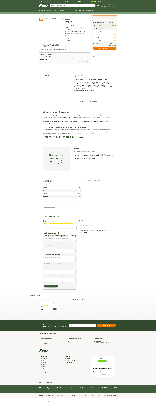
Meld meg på (105, 325)
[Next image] (61, 45)
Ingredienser (50, 69)
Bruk (75, 69)
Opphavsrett (67, 395)
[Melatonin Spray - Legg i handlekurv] (55, 309)
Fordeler (63, 69)
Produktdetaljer (88, 69)
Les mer (80, 101)
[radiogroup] (104, 25)
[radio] (104, 25)
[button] (62, 19)
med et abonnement (106, 52)
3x (96, 25)
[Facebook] (116, 382)
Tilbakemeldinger (104, 69)
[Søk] (94, 5)
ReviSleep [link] (45, 16)
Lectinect (67, 19)
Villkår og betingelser (76, 395)
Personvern (84, 395)
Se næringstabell (93, 101)
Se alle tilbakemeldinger (83, 61)
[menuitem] (45, 10)
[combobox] (73, 5)
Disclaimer (61, 395)
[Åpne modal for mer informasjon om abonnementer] (103, 22)
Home (40, 16)
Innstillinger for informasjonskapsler (46, 395)
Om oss (56, 395)
